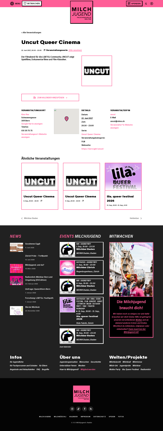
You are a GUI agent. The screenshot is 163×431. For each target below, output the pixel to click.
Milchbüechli (115, 361)
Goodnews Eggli (32, 243)
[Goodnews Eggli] (16, 247)
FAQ (38, 369)
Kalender (73, 417)
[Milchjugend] (81, 12)
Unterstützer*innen (68, 365)
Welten (139, 319)
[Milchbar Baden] (68, 250)
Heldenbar (134, 218)
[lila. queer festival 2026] (68, 305)
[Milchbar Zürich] (68, 268)
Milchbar (137, 365)
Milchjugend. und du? (34, 264)
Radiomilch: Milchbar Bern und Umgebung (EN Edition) (38, 278)
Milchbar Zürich (85, 267)
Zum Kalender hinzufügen (50, 97)
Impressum (85, 417)
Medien (81, 365)
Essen (98, 298)
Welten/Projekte (128, 357)
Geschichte (96, 361)
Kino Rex (25, 114)
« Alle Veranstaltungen (31, 32)
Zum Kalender (65, 346)
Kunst (100, 301)
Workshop (80, 308)
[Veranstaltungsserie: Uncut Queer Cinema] (41, 200)
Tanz (84, 306)
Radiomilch (146, 369)
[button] (146, 4)
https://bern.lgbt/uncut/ (93, 148)
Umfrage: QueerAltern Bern (37, 289)
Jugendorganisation (69, 361)
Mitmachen (33, 3)
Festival (79, 301)
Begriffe (45, 369)
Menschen (84, 361)
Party (78, 306)
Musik (89, 303)
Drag (93, 298)
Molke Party (114, 369)
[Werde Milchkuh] (16, 310)
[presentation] (40, 176)
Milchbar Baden (31, 218)
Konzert (92, 301)
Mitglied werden (88, 369)
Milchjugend (45, 417)
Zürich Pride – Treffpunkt (36, 255)
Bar (77, 243)
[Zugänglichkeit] (151, 3)
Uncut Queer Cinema (91, 134)
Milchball (127, 361)
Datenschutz (99, 417)
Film (83, 141)
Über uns (70, 357)
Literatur (81, 303)
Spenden (136, 3)
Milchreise (137, 361)
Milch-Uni (113, 365)
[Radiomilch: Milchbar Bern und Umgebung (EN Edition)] (16, 280)
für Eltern (43, 365)
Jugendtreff (85, 243)
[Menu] (15, 3)
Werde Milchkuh (32, 307)
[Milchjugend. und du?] (16, 268)
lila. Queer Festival (130, 369)
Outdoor (96, 303)
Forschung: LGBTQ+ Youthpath (39, 298)
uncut (113, 114)
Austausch (80, 262)
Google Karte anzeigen (31, 123)
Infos (16, 357)
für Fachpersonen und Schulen (23, 365)
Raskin (89, 422)
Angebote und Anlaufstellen (22, 369)
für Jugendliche (17, 361)
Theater (91, 306)
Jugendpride (125, 365)
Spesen (112, 417)
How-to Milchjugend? (69, 369)
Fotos (121, 417)
